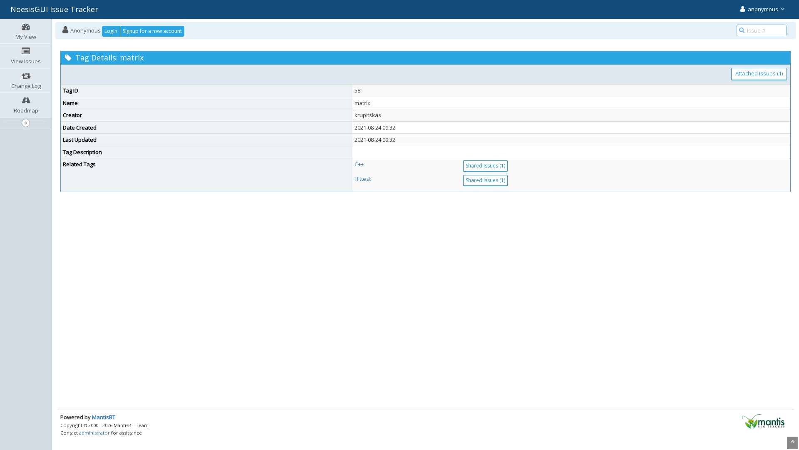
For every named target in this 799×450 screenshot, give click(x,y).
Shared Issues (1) (485, 165)
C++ (359, 164)
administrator (94, 433)
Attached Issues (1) (759, 73)
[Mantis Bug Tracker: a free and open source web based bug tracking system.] (763, 421)
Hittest (363, 178)
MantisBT (103, 417)
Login (110, 31)
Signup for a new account (152, 31)
